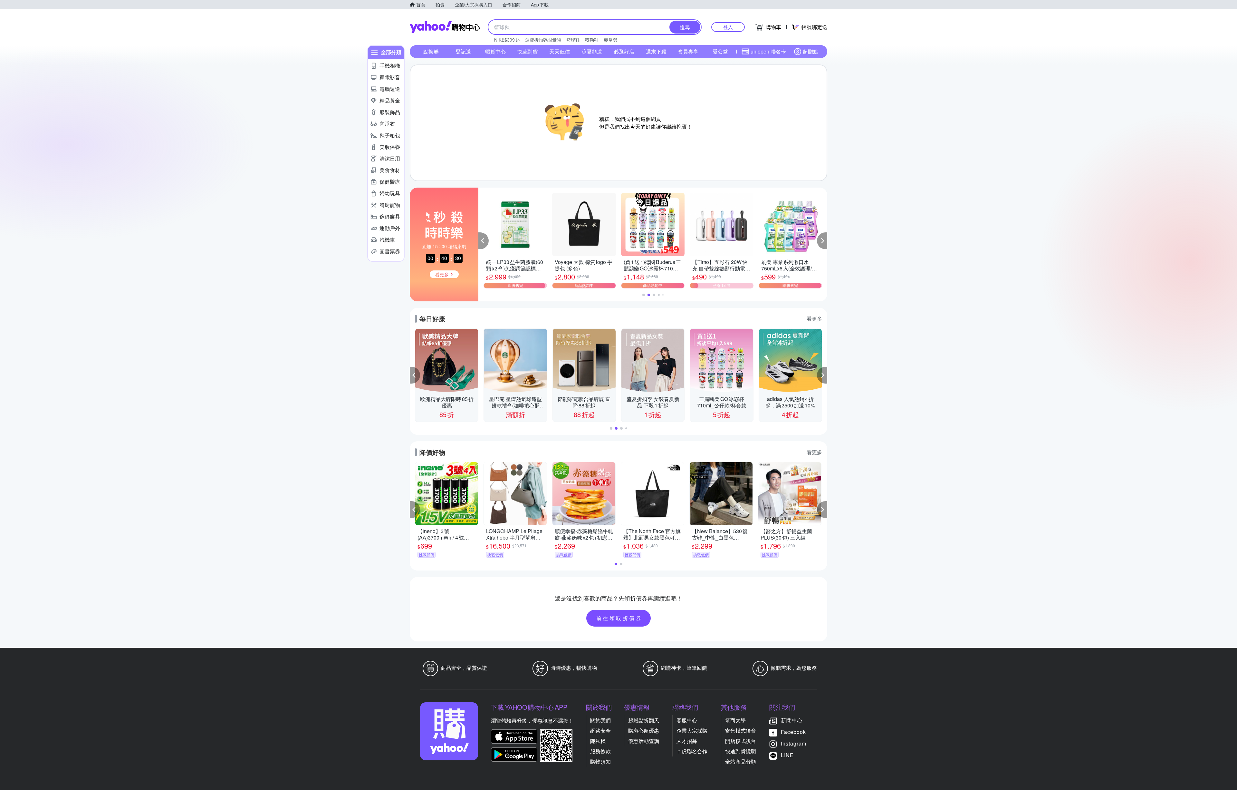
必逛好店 (624, 51)
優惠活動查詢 (643, 741)
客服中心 (686, 720)
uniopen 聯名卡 (768, 51)
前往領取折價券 (619, 618)
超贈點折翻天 (643, 720)
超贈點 (810, 51)
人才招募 (686, 741)
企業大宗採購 (691, 730)
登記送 (463, 51)
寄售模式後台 (740, 730)
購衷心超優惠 (643, 730)
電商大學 (735, 720)
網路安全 (600, 730)
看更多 (814, 318)
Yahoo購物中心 (445, 27)
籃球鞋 (573, 39)
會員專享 (688, 51)
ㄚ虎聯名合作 (691, 751)
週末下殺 (656, 51)
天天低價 (559, 51)
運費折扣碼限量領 (543, 39)
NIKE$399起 (507, 39)
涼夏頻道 (591, 51)
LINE (787, 755)
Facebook (793, 732)
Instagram (793, 743)
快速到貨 (527, 51)
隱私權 (598, 741)
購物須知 (600, 761)
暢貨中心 (495, 51)
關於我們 (600, 720)
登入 (728, 27)
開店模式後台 (740, 741)
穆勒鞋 (592, 39)
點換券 (431, 51)
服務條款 (600, 751)
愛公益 (720, 51)
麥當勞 (610, 39)
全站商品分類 (740, 761)
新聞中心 (792, 720)
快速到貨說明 (740, 751)
